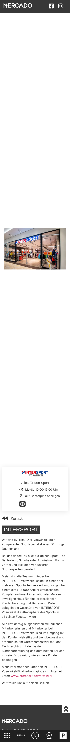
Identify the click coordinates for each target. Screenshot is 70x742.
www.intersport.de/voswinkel (31, 676)
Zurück (16, 518)
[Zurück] (5, 518)
